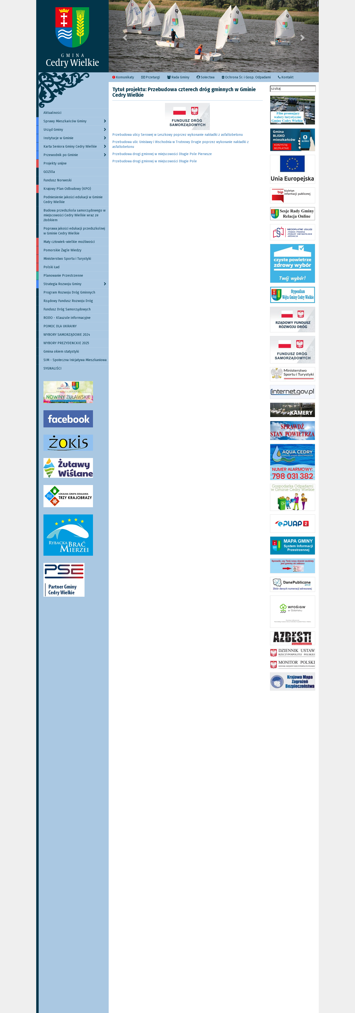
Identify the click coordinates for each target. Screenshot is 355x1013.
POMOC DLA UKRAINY (60, 326)
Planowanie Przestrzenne (63, 276)
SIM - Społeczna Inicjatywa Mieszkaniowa (74, 360)
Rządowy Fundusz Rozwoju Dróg (68, 301)
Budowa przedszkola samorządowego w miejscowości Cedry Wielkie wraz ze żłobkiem (74, 215)
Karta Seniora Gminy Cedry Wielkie (70, 146)
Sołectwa (207, 77)
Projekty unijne (55, 163)
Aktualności (52, 113)
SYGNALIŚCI (52, 368)
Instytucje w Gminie (58, 138)
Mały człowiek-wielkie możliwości (69, 242)
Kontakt (287, 77)
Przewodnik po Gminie (60, 155)
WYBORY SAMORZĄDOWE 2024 (66, 335)
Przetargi (153, 77)
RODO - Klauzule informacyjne (67, 318)
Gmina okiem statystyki (61, 351)
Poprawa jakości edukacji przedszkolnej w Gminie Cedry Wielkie (74, 230)
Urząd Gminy (53, 130)
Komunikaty (125, 77)
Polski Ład (51, 267)
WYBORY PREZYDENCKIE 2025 (66, 343)
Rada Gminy (180, 77)
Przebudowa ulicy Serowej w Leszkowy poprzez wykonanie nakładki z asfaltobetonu (177, 135)
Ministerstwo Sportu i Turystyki (67, 259)
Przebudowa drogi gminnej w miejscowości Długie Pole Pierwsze (162, 154)
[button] (124, 36)
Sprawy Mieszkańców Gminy (64, 121)
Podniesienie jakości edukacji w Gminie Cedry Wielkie (73, 199)
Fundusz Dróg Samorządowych (67, 309)
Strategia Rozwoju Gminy (62, 284)
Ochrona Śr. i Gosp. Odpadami (248, 77)
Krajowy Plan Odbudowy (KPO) (67, 189)
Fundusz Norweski (57, 180)
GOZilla (49, 172)
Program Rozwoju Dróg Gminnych (69, 292)
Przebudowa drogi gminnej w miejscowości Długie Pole (154, 161)
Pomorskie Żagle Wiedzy (62, 250)
